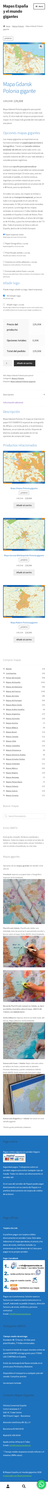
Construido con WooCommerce (17, 1475)
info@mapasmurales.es (20, 1314)
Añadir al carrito (24, 363)
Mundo (9, 669)
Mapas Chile (11, 741)
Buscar (24, 1486)
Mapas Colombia (13, 745)
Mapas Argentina (13, 714)
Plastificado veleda (17, 252)
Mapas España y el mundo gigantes (15, 11)
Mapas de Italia (12, 696)
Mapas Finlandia (13, 763)
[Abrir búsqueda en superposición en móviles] (24, 816)
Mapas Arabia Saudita (15, 709)
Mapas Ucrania (12, 795)
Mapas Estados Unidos (15, 759)
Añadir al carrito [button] (24, 505)
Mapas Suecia (11, 791)
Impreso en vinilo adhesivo (21, 262)
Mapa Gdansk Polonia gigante (23, 381)
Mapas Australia (13, 718)
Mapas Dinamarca (13, 750)
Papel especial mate (14, 234)
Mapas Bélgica (12, 727)
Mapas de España (13, 682)
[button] (41, 46)
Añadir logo (15, 304)
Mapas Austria (12, 723)
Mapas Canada (12, 736)
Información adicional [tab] (13, 402)
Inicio (8, 26)
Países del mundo (13, 678)
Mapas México (12, 768)
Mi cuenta (8, 1486)
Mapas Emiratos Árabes (16, 755)
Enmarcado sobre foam (19, 271)
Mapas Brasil (11, 732)
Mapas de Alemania (14, 687)
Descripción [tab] (8, 394)
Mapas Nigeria (12, 773)
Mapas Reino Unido (14, 705)
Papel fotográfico (16, 243)
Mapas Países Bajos (14, 782)
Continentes (11, 673)
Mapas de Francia (13, 691)
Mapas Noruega (12, 777)
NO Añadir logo (14, 295)
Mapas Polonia (18, 26)
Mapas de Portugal (14, 700)
